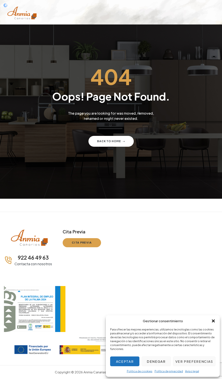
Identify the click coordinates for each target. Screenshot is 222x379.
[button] (213, 321)
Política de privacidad (169, 371)
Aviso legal (192, 371)
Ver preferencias (194, 361)
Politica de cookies (139, 371)
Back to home (109, 141)
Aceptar (125, 361)
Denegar (156, 361)
